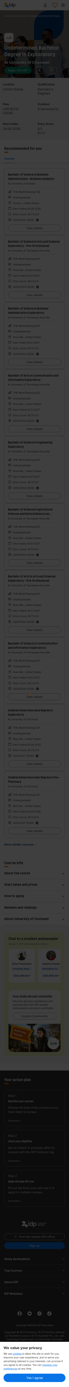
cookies (17, 1353)
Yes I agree (34, 1378)
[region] (34, 1364)
